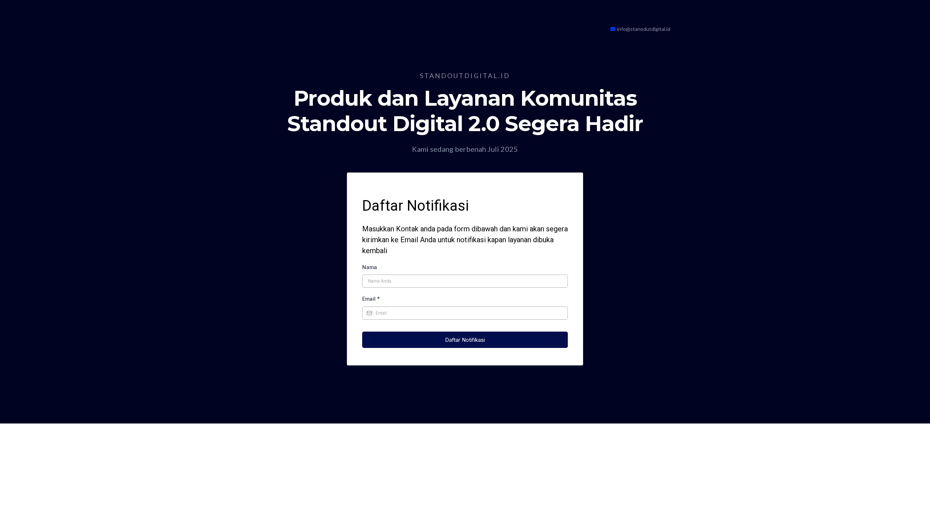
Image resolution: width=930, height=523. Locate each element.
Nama (369, 267)
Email (371, 299)
